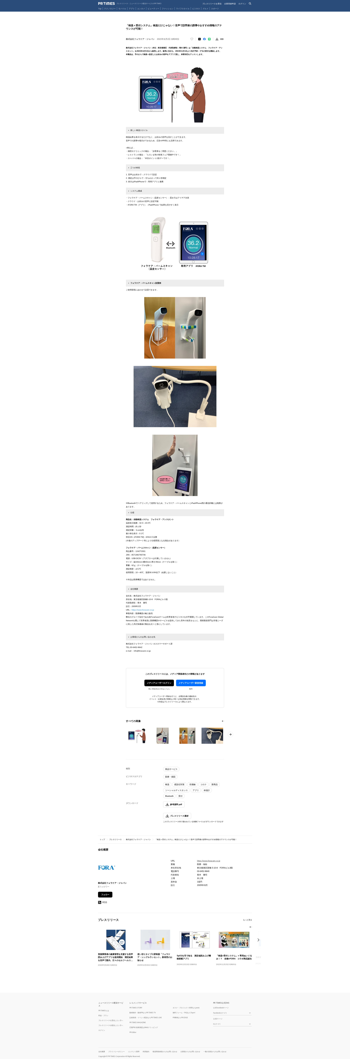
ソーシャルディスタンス (176, 790)
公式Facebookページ (221, 1008)
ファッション (167, 8)
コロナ (203, 784)
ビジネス (196, 8)
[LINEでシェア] (209, 39)
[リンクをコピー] (222, 39)
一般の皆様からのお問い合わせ (214, 1051)
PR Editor (132, 1032)
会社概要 (101, 1051)
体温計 (207, 790)
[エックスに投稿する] (199, 39)
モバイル (122, 8)
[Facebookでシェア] (204, 39)
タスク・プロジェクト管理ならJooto (186, 1008)
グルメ (205, 8)
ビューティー (153, 8)
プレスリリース (115, 839)
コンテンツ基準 (133, 1051)
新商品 (215, 784)
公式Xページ (217, 1019)
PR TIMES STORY (135, 1008)
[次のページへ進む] (230, 734)
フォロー (105, 894)
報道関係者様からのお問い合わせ (165, 1051)
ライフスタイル (182, 8)
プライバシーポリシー (116, 1051)
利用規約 (146, 1051)
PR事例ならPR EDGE (180, 1017)
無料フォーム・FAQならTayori (184, 1012)
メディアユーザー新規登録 (191, 683)
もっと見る (247, 920)
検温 (167, 784)
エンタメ (141, 8)
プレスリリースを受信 (211, 3)
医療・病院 (170, 777)
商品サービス (171, 769)
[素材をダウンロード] (217, 39)
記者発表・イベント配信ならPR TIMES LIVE (145, 1017)
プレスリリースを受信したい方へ (110, 1020)
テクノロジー (110, 8)
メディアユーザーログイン (159, 683)
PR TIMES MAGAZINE (137, 1022)
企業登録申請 (230, 3)
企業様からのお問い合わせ (190, 1051)
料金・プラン (103, 1015)
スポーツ (215, 8)
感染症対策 (179, 784)
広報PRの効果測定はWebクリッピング (143, 1027)
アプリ (132, 8)
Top (99, 8)
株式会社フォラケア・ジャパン (138, 839)
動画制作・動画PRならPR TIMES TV (142, 1012)
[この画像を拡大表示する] (137, 736)
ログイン (242, 3)
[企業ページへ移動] (106, 868)
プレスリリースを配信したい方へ (110, 1025)
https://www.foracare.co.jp (143, 610)
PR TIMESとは (103, 1010)
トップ (102, 839)
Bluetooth (169, 796)
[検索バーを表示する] (250, 3)
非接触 (192, 784)
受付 (180, 796)
